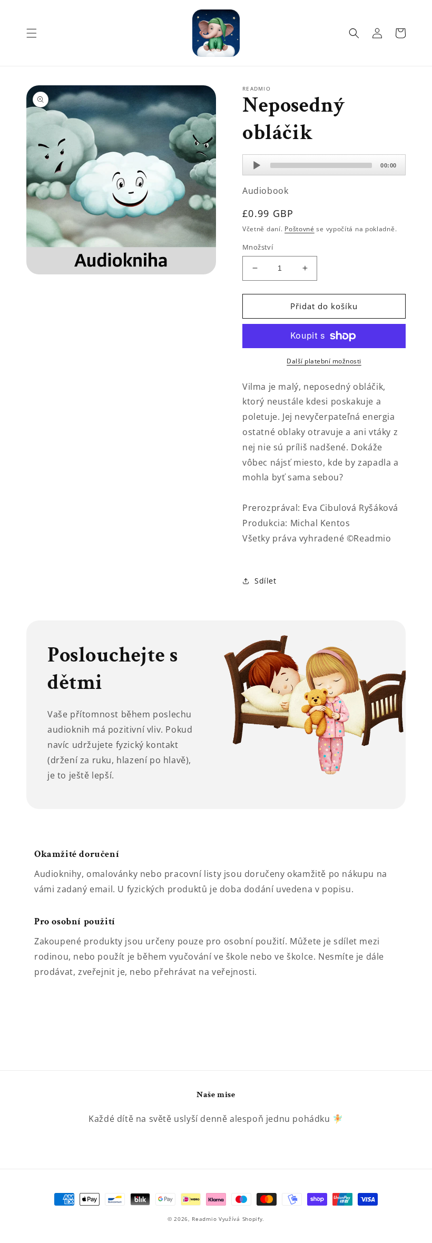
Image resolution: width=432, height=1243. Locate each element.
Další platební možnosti (324, 361)
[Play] (256, 165)
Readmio (204, 1218)
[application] (324, 164)
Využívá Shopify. (241, 1218)
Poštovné (299, 228)
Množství (257, 247)
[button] (31, 33)
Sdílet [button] (265, 581)
